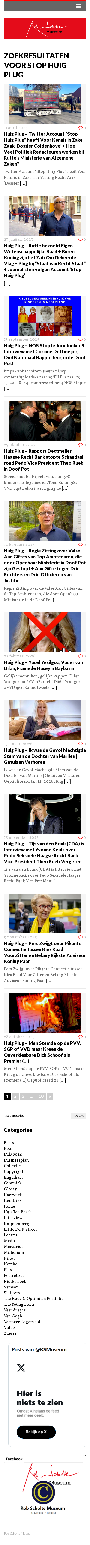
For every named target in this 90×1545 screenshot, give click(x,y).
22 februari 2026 (20, 656)
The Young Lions (19, 1305)
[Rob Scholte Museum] (45, 28)
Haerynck (13, 1195)
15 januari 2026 (18, 744)
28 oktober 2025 (19, 1037)
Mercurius (13, 1247)
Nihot (9, 1258)
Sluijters (12, 1293)
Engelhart (13, 1178)
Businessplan (16, 1160)
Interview (13, 1218)
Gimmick (12, 1183)
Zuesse (10, 1333)
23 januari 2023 (18, 240)
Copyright (14, 1172)
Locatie (11, 1235)
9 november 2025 (20, 937)
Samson (11, 1287)
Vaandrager (15, 1310)
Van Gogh (13, 1316)
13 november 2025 (21, 838)
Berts (9, 1143)
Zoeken (79, 1116)
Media (10, 1241)
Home (9, 1206)
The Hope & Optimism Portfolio (34, 1299)
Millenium (14, 1253)
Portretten (14, 1276)
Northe (10, 1264)
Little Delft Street (20, 1230)
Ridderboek (15, 1282)
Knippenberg (16, 1224)
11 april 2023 (16, 128)
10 (41, 1096)
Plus (8, 1270)
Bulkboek (13, 1154)
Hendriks (12, 1201)
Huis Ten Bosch (18, 1212)
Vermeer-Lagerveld (22, 1322)
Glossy (10, 1189)
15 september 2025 (21, 339)
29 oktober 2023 (19, 445)
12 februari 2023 (19, 545)
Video (9, 1328)
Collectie (12, 1166)
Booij (9, 1149)
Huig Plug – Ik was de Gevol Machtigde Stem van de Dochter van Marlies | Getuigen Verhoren (45, 756)
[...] (23, 183)
